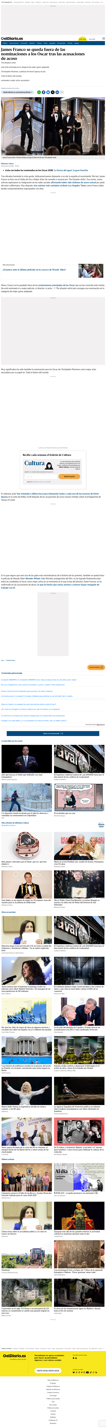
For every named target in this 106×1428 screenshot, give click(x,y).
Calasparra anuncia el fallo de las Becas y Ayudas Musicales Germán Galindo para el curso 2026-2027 (27, 1194)
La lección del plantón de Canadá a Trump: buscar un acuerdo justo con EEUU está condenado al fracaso (77, 1028)
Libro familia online (93, 1348)
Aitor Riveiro (20, 953)
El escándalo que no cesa (64, 813)
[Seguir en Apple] (76, 1358)
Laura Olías (5, 1032)
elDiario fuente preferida (82, 1348)
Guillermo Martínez (60, 779)
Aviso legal (53, 1395)
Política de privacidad (53, 1399)
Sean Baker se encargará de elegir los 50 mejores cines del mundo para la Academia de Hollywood (26, 901)
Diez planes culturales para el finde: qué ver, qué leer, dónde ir (24, 862)
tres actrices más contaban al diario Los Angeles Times (60, 185)
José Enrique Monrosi (8, 953)
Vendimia (6, 1270)
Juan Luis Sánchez (59, 1195)
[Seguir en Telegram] (81, 1372)
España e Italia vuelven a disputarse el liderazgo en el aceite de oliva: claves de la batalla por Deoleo (76, 1067)
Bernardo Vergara (59, 816)
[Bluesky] (48, 92)
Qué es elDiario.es (53, 1380)
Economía (24, 43)
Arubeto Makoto (80, 2)
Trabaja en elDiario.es (53, 1386)
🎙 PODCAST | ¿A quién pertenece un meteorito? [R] (76, 1193)
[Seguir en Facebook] (79, 1372)
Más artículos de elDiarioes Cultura (15, 823)
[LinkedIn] (57, 92)
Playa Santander (59, 1348)
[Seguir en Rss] (96, 1372)
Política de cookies (53, 1408)
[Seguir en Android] (73, 1358)
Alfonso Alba (72, 1070)
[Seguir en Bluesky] (74, 1372)
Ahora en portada (9, 912)
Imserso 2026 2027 (30, 1348)
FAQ (53, 1402)
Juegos (76, 43)
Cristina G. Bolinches (60, 1070)
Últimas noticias (8, 1159)
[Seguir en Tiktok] (91, 1372)
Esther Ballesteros (59, 1275)
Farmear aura (43, 1348)
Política (5, 43)
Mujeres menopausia (70, 2)
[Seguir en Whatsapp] (93, 1372)
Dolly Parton (38, 2)
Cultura (39, 43)
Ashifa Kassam (6, 1073)
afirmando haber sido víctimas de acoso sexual (73, 182)
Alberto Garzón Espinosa (9, 779)
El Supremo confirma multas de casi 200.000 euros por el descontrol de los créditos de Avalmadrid (79, 775)
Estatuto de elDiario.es (53, 1389)
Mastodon (53, 1423)
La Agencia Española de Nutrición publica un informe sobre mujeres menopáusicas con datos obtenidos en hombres (77, 1108)
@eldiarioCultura (9, 825)
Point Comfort (67, 1348)
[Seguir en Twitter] (77, 1372)
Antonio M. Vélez (59, 994)
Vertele (69, 43)
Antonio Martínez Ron (61, 1114)
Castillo (53, 1348)
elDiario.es (5, 1111)
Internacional (14, 43)
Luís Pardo (5, 1154)
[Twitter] (53, 92)
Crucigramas (15, 1348)
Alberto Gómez (6, 1315)
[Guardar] (62, 92)
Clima (45, 43)
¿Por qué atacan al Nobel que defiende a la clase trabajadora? (22, 775)
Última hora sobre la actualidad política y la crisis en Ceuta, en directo (24, 1232)
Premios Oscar (10, 660)
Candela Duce (58, 1236)
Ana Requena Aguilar (60, 1154)
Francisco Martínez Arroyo (10, 1272)
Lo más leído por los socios (12, 741)
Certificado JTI (53, 1420)
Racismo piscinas (53, 2)
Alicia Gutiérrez (6, 994)
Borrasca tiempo (95, 2)
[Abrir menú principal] (103, 38)
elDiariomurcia (6, 1198)
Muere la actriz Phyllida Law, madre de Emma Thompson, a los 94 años (79, 862)
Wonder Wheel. (33, 578)
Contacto (53, 1411)
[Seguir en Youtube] (87, 1372)
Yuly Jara (12, 1032)
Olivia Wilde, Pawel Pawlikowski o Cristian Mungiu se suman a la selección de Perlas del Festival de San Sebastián (77, 902)
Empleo (32, 2)
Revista (53, 1414)
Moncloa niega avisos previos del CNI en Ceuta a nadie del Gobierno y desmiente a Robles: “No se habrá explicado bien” (26, 948)
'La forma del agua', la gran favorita (71, 170)
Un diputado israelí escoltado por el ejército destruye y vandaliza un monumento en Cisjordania (25, 814)
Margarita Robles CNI (19, 2)
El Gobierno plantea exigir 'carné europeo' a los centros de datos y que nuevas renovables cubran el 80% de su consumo (79, 988)
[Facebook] (43, 92)
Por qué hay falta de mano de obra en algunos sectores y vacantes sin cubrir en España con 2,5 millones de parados (26, 1028)
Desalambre (61, 43)
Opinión (32, 43)
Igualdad (52, 43)
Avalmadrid (27, 2)
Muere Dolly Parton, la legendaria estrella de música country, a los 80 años (24, 1107)
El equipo (53, 1383)
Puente (49, 1348)
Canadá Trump (45, 2)
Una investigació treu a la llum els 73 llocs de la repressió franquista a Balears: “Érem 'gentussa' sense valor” (78, 1271)
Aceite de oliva (61, 2)
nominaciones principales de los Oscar (56, 285)
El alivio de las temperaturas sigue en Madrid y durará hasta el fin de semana (77, 1309)
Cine (2, 660)
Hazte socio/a (82, 39)
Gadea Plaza (58, 1313)
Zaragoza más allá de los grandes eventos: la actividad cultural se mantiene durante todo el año (77, 1232)
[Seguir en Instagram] (84, 1372)
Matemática (22, 1348)
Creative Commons (53, 1392)
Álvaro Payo (88, 2)
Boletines (53, 1417)
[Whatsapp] (39, 92)
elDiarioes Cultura (7, 163)
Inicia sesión (92, 39)
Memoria (37, 1348)
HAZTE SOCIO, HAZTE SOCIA (48, 1371)
